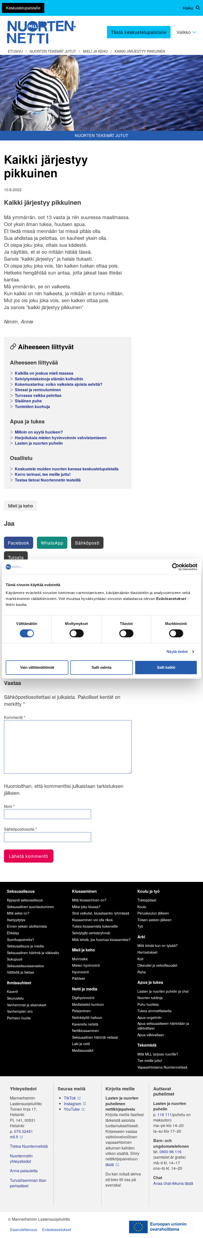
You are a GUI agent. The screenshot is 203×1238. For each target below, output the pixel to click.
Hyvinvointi (80, 971)
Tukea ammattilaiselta (154, 1010)
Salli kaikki (166, 667)
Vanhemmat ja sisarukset (26, 1004)
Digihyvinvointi (83, 997)
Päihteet (78, 978)
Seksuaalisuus (21, 891)
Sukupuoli (14, 959)
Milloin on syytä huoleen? (39, 432)
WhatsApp (52, 542)
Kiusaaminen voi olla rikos (92, 919)
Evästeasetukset (56, 1229)
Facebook (18, 542)
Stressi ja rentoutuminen (38, 389)
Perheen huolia (19, 1017)
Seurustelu (15, 998)
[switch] (77, 633)
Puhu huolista (148, 1004)
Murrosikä (80, 958)
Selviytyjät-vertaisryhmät (91, 932)
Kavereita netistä (85, 1024)
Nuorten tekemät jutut (53, 51)
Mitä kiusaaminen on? (89, 899)
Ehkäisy (13, 932)
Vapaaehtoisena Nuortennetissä (162, 1067)
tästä (109, 1164)
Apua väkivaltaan (150, 1034)
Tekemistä (146, 1045)
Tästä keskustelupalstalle (139, 32)
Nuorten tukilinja (150, 997)
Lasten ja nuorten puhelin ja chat (163, 991)
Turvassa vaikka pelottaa (38, 395)
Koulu (141, 906)
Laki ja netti (81, 1043)
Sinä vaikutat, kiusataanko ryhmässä (100, 913)
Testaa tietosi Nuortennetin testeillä (48, 480)
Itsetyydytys (16, 919)
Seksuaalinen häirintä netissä (95, 1037)
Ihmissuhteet (19, 983)
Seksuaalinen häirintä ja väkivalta (33, 952)
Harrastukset (147, 952)
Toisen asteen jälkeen (154, 919)
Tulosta (16, 557)
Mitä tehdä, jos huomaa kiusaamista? (101, 939)
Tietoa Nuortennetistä (29, 1146)
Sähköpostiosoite (20, 829)
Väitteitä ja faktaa (20, 972)
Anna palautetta (24, 1170)
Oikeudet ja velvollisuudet (157, 965)
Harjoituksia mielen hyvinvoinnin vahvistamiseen (61, 437)
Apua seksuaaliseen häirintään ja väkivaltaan (163, 1026)
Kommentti (14, 717)
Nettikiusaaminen (85, 1030)
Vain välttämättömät (37, 667)
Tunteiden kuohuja (32, 406)
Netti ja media (84, 989)
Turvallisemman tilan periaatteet (28, 1183)
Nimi (9, 806)
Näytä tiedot (177, 651)
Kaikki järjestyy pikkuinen (140, 51)
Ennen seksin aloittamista (27, 926)
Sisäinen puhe (28, 401)
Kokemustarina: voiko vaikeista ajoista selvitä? (58, 384)
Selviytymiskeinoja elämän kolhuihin (49, 379)
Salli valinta (101, 667)
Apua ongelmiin (149, 1017)
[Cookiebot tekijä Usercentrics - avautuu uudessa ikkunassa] (175, 567)
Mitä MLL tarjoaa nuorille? (157, 1054)
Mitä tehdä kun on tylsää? (157, 945)
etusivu (15, 51)
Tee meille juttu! (149, 1060)
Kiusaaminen (84, 891)
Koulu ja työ (148, 891)
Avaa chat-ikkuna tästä (173, 1183)
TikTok (70, 1098)
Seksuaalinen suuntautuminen (30, 906)
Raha (141, 971)
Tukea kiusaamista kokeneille (95, 926)
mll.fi (14, 1137)
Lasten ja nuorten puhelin (39, 443)
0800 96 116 (170, 1151)
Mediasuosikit (82, 1050)
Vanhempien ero (20, 1011)
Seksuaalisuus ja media (25, 945)
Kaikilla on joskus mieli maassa (44, 373)
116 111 (164, 1114)
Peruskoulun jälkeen (153, 913)
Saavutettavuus (23, 1229)
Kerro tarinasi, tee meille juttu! (43, 474)
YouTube (72, 1109)
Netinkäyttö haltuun (87, 1017)
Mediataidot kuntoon (88, 1004)
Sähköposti (87, 542)
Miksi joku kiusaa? (86, 906)
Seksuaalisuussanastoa (25, 965)
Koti (140, 958)
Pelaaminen (81, 1010)
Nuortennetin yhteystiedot (21, 1158)
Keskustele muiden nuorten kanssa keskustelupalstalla (67, 469)
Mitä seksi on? (18, 913)
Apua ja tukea (150, 982)
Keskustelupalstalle (23, 8)
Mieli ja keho (95, 51)
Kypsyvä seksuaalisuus (25, 899)
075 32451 (23, 1131)
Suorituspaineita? (20, 939)
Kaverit (12, 991)
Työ (140, 926)
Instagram (72, 1103)
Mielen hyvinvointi (86, 965)
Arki (141, 937)
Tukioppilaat (146, 899)
